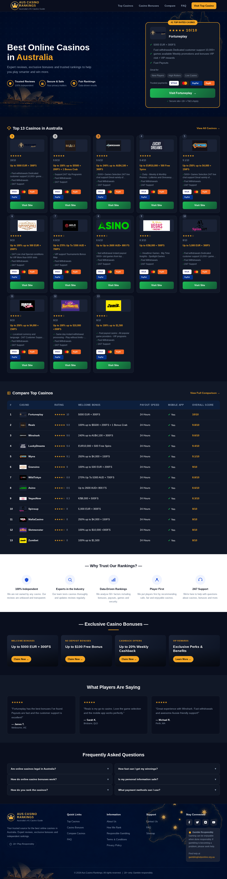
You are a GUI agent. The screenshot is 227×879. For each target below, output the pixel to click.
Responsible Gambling (118, 833)
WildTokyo (34, 477)
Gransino (34, 466)
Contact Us (152, 821)
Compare (170, 5)
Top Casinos (125, 5)
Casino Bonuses (149, 5)
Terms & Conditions (117, 839)
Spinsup (33, 508)
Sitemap (150, 833)
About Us (111, 821)
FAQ (183, 5)
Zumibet (33, 540)
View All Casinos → (208, 128)
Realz (31, 424)
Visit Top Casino (204, 5)
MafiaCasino (35, 519)
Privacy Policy (114, 845)
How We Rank (114, 827)
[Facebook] (189, 822)
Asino (31, 487)
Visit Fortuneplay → (182, 93)
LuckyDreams (36, 445)
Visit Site (27, 205)
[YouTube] (214, 822)
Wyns (31, 456)
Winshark (34, 435)
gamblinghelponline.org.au (202, 857)
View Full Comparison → (205, 393)
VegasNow (34, 498)
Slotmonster (35, 529)
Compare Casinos (76, 833)
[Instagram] (205, 822)
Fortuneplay (35, 414)
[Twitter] (197, 822)
